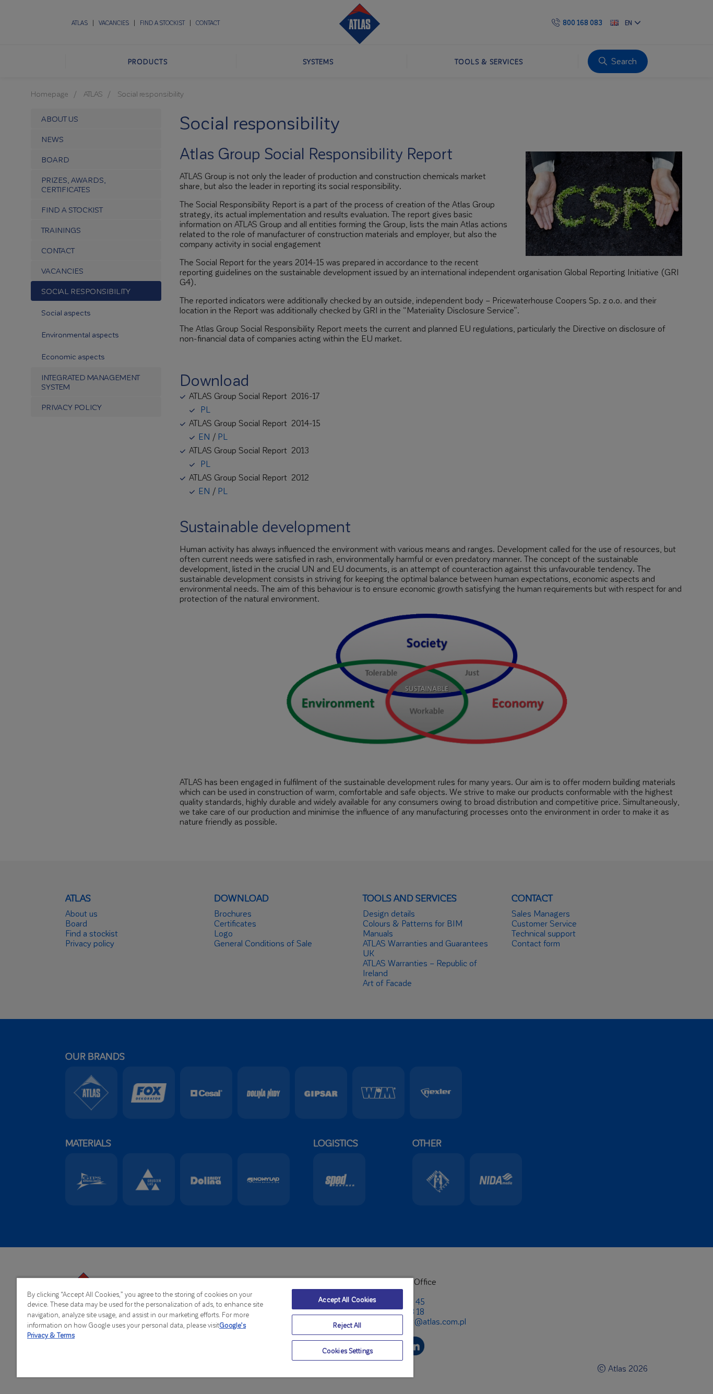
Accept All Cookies (347, 1299)
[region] (215, 1327)
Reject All (347, 1325)
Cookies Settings (347, 1350)
